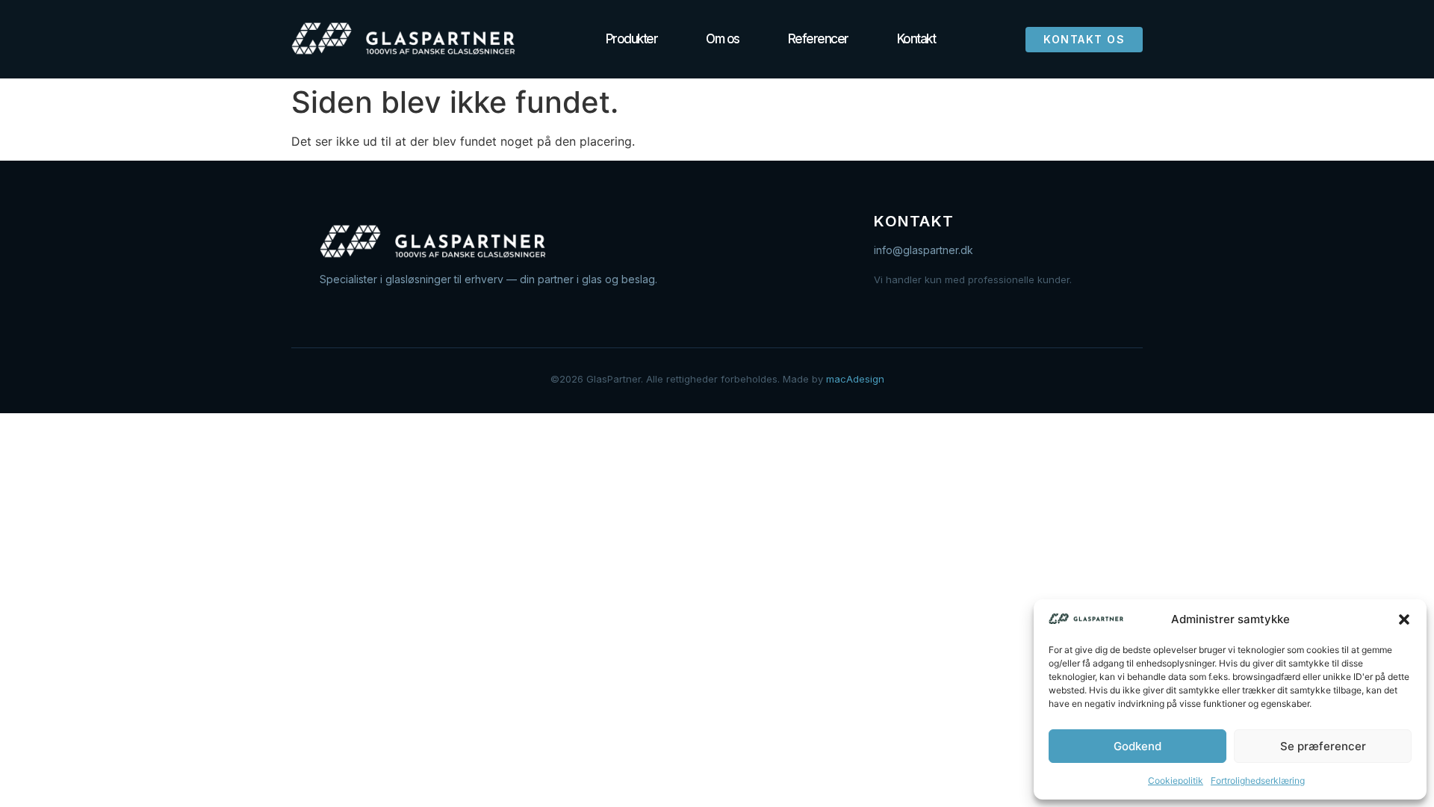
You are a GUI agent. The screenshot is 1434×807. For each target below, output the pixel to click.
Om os (722, 38)
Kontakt (916, 38)
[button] (1404, 619)
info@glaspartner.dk (923, 250)
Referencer (818, 38)
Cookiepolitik (1175, 780)
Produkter (632, 38)
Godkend (1137, 746)
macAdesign (855, 379)
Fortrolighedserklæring (1258, 780)
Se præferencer (1323, 746)
